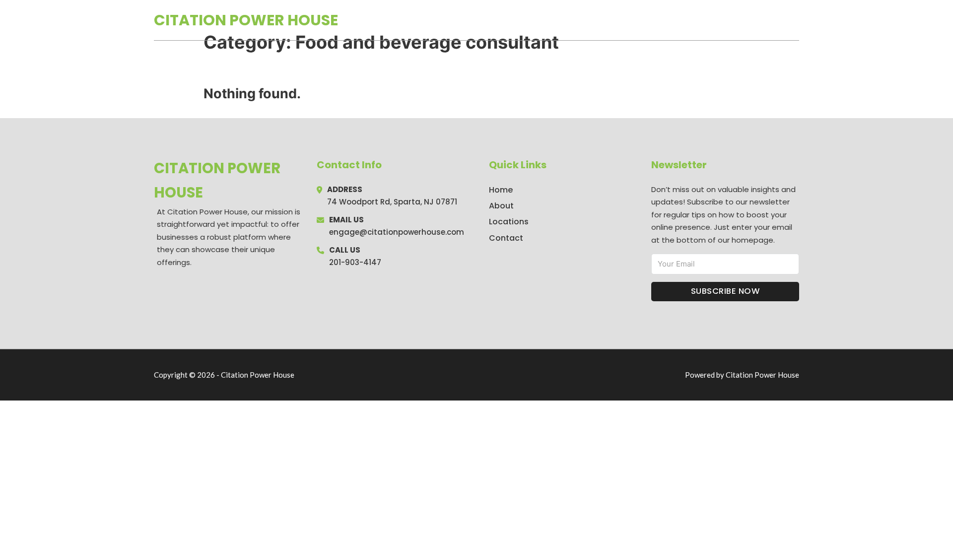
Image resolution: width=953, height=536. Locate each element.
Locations (729, 20)
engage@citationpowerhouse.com (396, 232)
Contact (506, 238)
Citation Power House (246, 20)
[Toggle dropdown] (795, 19)
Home (684, 20)
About (501, 205)
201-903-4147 (355, 262)
